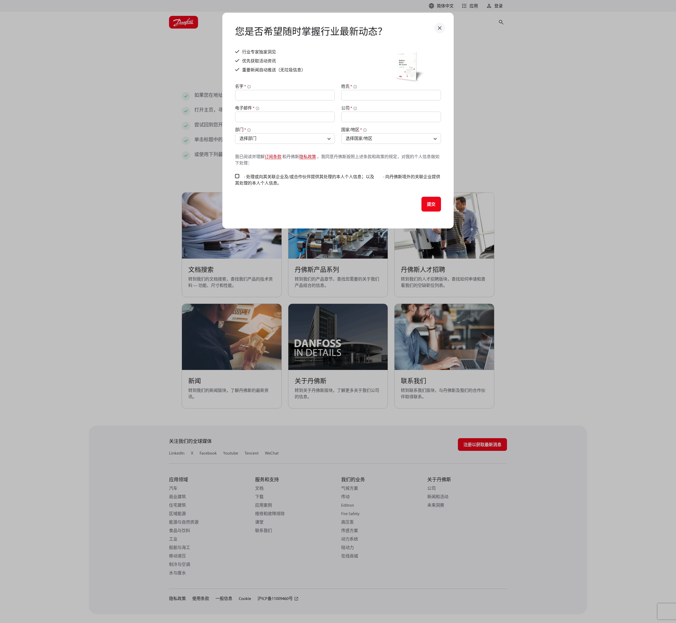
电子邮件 (245, 108)
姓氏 (346, 86)
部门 (240, 129)
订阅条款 (273, 156)
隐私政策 (307, 156)
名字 (240, 86)
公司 (346, 108)
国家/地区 (351, 129)
